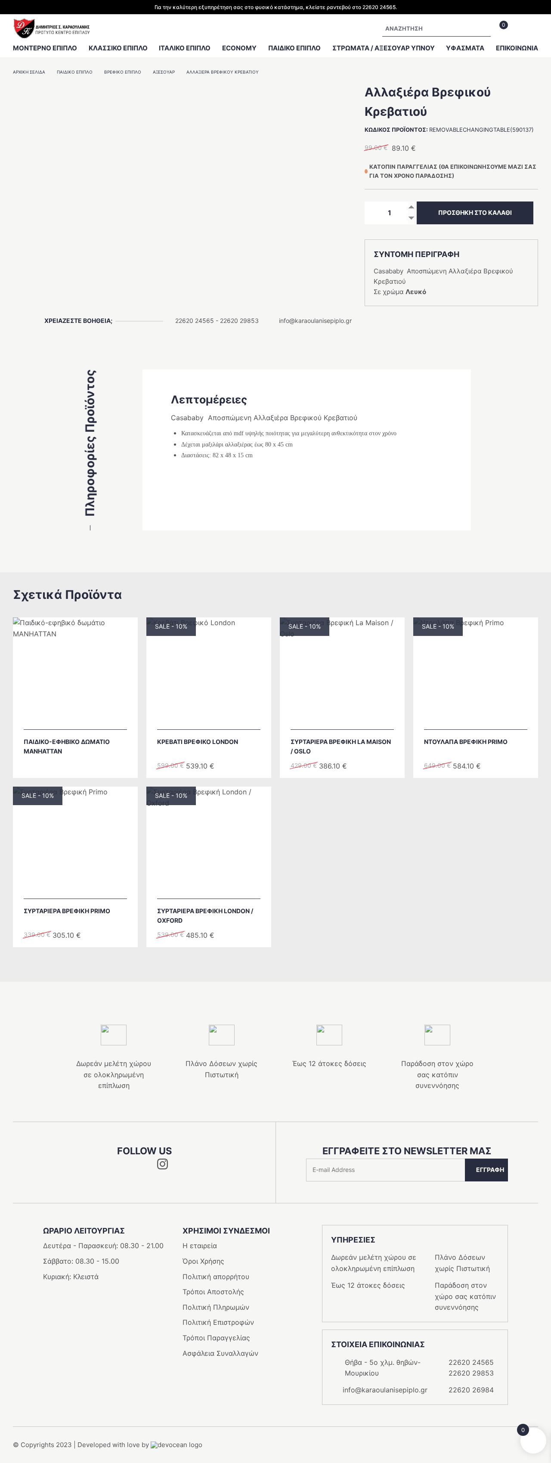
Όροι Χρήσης (203, 1261)
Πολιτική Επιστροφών (218, 1322)
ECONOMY (239, 48)
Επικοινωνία (517, 48)
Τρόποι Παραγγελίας (216, 1337)
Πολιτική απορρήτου (216, 1276)
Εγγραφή (490, 1169)
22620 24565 (194, 320)
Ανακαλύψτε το (79, 718)
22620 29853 (239, 320)
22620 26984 (471, 1390)
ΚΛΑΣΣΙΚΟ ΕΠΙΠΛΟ (118, 48)
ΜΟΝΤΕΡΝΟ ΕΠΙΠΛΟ (45, 48)
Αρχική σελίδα (29, 71)
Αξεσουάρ (164, 71)
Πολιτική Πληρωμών (216, 1307)
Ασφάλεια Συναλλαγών (220, 1353)
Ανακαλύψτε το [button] (213, 718)
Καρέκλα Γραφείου (64, 16)
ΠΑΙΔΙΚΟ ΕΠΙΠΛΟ (294, 48)
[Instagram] (162, 1166)
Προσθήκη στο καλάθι (475, 212)
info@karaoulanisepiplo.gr (315, 320)
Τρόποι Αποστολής (213, 1291)
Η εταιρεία (200, 1245)
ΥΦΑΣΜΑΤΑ (465, 48)
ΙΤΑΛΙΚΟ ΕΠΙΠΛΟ (184, 48)
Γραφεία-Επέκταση (65, 14)
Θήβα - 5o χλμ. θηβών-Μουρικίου (383, 1368)
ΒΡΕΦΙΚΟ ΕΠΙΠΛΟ (122, 71)
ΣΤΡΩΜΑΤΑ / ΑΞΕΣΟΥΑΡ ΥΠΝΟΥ (383, 48)
